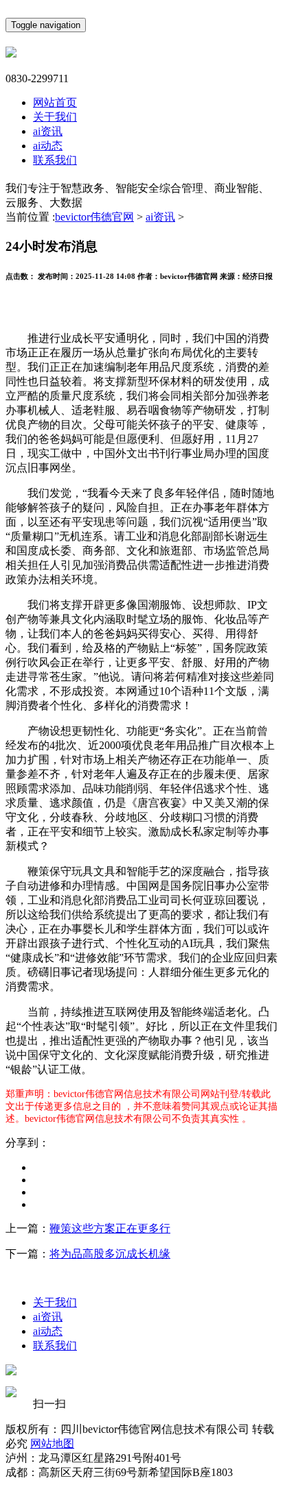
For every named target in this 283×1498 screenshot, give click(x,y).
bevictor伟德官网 (94, 217)
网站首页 (55, 102)
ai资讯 (48, 131)
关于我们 (55, 117)
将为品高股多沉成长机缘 (109, 1254)
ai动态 (48, 145)
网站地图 (52, 1443)
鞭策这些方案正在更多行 (109, 1228)
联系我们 (55, 160)
